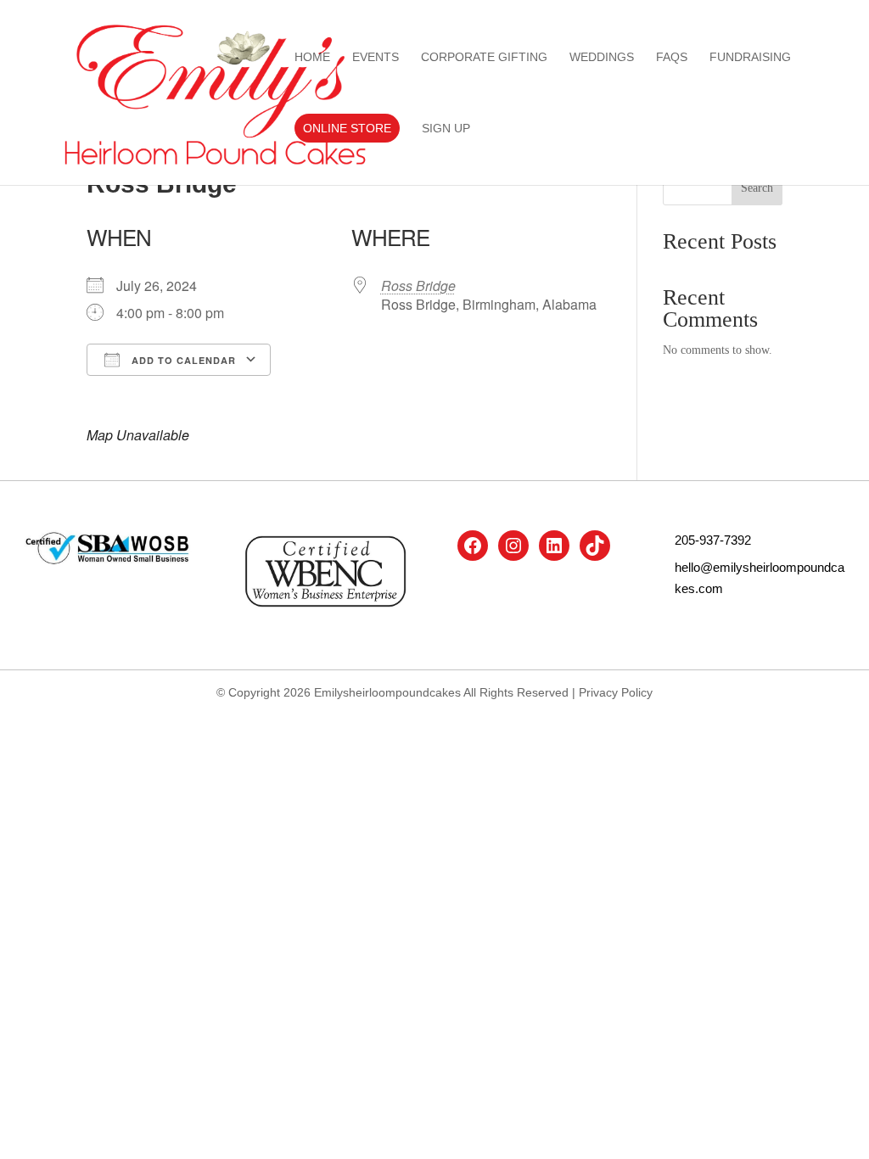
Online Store (347, 128)
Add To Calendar (182, 360)
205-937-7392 (713, 540)
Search (757, 188)
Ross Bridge (418, 285)
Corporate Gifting (484, 57)
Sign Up (446, 128)
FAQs (671, 57)
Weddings (601, 57)
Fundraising (750, 57)
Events (375, 57)
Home (312, 57)
